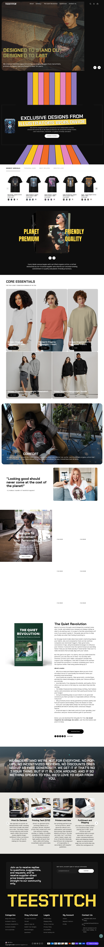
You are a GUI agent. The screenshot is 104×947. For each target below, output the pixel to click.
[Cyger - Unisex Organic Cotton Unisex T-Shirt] (89, 184)
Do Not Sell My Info (49, 932)
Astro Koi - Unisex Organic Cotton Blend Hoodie (65, 601)
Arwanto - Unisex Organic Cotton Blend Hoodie (88, 537)
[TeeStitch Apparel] (11, 4)
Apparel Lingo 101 (29, 924)
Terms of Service (49, 924)
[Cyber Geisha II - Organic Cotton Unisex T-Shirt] (52, 184)
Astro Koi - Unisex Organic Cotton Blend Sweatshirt (88, 601)
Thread (26, 921)
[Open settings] (90, 4)
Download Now (75, 731)
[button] (94, 67)
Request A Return (68, 921)
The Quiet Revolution (70, 624)
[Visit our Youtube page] (37, 943)
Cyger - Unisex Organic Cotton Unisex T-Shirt (88, 195)
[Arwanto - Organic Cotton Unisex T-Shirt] (66, 524)
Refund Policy (47, 918)
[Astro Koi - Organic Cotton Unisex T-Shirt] (89, 556)
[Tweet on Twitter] (58, 736)
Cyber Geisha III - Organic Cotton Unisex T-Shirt (32, 195)
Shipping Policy (48, 921)
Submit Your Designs (30, 927)
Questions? (27, 932)
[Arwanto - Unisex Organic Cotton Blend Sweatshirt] (66, 556)
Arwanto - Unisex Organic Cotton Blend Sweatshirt (65, 569)
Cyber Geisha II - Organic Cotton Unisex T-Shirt (50, 195)
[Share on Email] (65, 736)
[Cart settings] (97, 4)
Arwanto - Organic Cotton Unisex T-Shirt (65, 537)
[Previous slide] (50, 258)
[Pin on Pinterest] (62, 736)
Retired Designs (28, 929)
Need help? (70, 736)
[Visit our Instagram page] (35, 943)
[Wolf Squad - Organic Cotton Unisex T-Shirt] (15, 184)
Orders (65, 918)
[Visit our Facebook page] (33, 943)
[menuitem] (32, 4)
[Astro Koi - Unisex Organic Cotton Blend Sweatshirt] (89, 588)
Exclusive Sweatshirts (11, 924)
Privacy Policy (48, 927)
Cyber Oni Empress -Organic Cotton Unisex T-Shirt (70, 195)
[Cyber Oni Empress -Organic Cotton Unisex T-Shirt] (70, 184)
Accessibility (47, 929)
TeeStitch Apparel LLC (21, 944)
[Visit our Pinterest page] (42, 943)
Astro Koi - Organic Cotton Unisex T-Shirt (89, 569)
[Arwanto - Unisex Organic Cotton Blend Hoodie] (89, 524)
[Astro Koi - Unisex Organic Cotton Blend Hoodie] (66, 588)
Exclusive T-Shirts (10, 921)
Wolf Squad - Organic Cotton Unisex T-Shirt (15, 195)
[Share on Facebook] (55, 736)
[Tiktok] (40, 943)
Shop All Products (10, 918)
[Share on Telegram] (60, 736)
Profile (65, 924)
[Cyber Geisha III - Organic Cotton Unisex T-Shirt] (33, 184)
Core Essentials (9, 929)
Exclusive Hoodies (10, 927)
